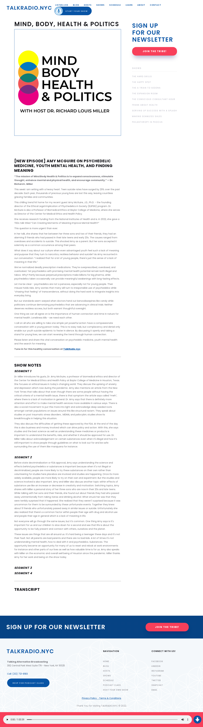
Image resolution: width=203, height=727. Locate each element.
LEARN (129, 5)
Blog (76, 5)
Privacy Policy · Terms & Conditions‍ (101, 698)
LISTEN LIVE (61, 5)
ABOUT (141, 5)
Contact (155, 5)
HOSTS (88, 5)
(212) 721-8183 (20, 673)
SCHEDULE (115, 5)
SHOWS (100, 5)
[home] (29, 8)
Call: (9, 673)
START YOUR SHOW (74, 11)
